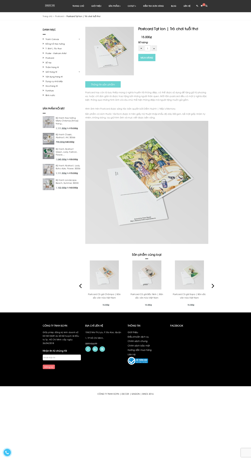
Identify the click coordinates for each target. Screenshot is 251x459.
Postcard (50, 58)
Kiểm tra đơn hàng (153, 6)
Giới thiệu (96, 6)
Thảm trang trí (52, 67)
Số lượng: (143, 42)
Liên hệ (187, 6)
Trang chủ (78, 6)
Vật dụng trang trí (54, 76)
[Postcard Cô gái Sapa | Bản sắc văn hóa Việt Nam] (189, 274)
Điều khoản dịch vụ (138, 336)
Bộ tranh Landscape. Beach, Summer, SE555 (67, 181)
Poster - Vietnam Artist (56, 53)
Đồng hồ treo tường (55, 43)
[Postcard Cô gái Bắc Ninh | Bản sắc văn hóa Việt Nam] (147, 274)
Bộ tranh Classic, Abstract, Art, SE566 (65, 136)
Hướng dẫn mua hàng (140, 349)
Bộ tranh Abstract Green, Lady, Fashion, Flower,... (66, 151)
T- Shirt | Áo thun (54, 48)
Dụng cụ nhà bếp (54, 81)
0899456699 (91, 343)
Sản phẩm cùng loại (146, 254)
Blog (173, 6)
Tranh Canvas (52, 39)
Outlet (131, 6)
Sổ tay (49, 62)
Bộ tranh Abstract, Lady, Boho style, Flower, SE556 (68, 167)
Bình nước (50, 95)
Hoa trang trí (52, 86)
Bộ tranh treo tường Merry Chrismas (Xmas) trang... (67, 120)
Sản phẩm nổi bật (54, 108)
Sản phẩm (114, 6)
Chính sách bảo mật (139, 345)
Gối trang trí (51, 71)
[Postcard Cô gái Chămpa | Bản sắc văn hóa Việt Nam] (104, 274)
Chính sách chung (137, 340)
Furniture (50, 90)
